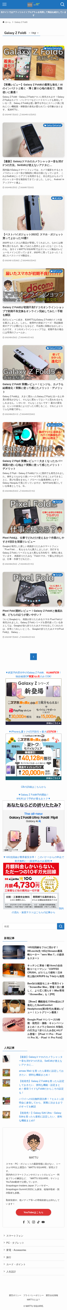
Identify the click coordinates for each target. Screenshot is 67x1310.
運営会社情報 (52, 1295)
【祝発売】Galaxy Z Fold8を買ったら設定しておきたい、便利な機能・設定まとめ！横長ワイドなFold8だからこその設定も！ (41, 1086)
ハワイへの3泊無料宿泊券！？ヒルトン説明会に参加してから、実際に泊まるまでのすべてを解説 (41, 1102)
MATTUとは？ (33, 1299)
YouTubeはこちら (34, 1212)
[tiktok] (38, 1222)
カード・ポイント (16, 1264)
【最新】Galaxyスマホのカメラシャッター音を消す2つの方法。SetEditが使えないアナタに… (41, 1060)
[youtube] (43, 1222)
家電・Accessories (16, 1250)
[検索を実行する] (60, 926)
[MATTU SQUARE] (33, 4)
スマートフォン (14, 1235)
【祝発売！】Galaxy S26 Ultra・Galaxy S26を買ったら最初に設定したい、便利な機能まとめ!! (40, 1116)
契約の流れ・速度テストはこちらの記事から (38, 910)
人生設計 (11, 1271)
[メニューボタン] (4, 4)
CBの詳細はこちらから (33, 786)
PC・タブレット (15, 1242)
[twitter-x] (29, 1222)
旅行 (8, 1257)
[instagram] (33, 1222)
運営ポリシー (15, 1295)
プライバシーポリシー (33, 1295)
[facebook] (24, 1222)
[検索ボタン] (62, 4)
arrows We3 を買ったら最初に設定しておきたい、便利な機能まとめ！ (41, 1072)
